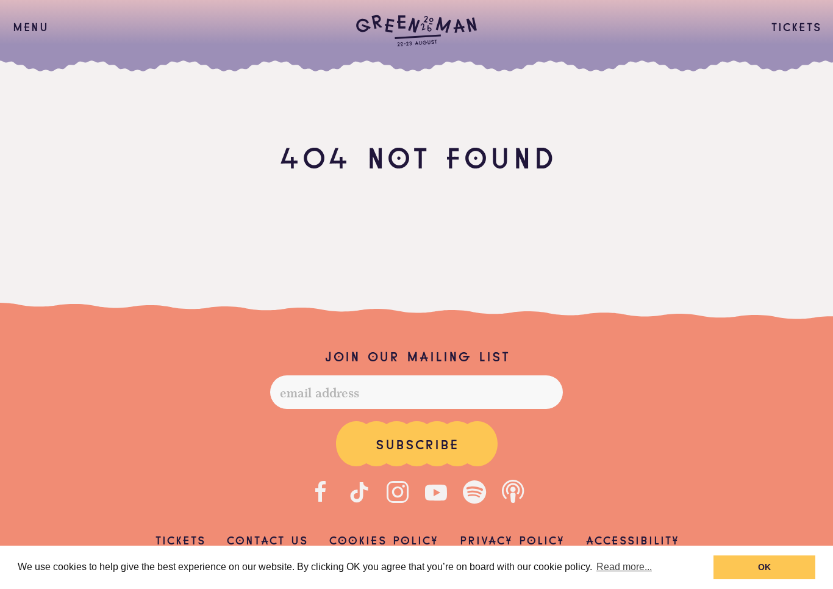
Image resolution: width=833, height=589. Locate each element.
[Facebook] (320, 492)
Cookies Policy (383, 539)
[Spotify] (474, 492)
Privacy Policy (511, 539)
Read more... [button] (624, 567)
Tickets (796, 26)
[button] (30, 26)
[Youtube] (436, 492)
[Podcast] (512, 492)
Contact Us (266, 539)
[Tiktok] (359, 492)
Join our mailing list (416, 355)
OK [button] (764, 567)
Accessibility (632, 539)
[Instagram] (397, 492)
